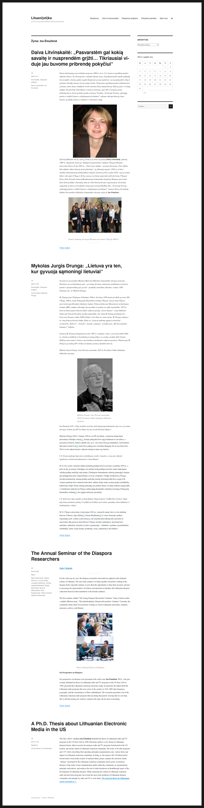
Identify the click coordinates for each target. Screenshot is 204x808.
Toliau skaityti (65, 247)
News (33, 575)
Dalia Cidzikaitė (66, 568)
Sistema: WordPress (48, 798)
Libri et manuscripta (110, 18)
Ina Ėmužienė (36, 293)
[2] (77, 446)
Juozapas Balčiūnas (38, 583)
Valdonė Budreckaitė (38, 595)
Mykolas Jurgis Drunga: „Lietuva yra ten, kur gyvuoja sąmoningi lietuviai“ (76, 268)
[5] (100, 515)
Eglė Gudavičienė (37, 578)
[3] (76, 492)
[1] (82, 439)
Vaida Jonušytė (46, 593)
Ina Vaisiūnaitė (47, 748)
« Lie (144, 93)
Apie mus (164, 18)
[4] (83, 515)
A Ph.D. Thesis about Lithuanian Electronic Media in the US (79, 726)
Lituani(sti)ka (41, 17)
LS (32, 73)
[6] (88, 518)
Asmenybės (35, 79)
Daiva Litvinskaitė (37, 85)
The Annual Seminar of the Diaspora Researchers (71, 556)
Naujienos (94, 18)
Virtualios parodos (148, 18)
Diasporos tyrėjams (130, 18)
